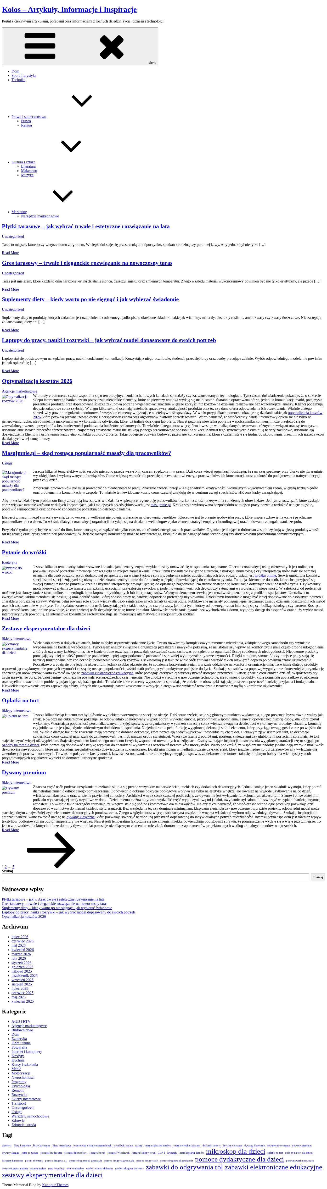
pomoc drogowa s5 (147, 1160)
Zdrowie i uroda (23, 1125)
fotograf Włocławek (118, 1152)
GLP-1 (161, 1152)
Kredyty (17, 1056)
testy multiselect (75, 1168)
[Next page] (51, 867)
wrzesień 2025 (22, 980)
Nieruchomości (22, 1077)
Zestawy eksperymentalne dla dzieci (46, 628)
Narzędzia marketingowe (40, 216)
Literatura (28, 166)
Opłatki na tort (20, 700)
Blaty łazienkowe (61, 1145)
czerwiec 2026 (22, 941)
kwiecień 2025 (22, 1001)
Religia (26, 125)
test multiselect (38, 1168)
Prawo (26, 121)
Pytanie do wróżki (24, 552)
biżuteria (6, 1145)
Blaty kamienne (22, 1145)
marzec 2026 (21, 954)
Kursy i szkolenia (24, 1064)
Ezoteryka (9, 562)
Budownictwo (22, 1030)
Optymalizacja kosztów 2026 (37, 381)
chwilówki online (123, 1145)
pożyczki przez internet (15, 1168)
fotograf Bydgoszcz (51, 1152)
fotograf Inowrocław (75, 1152)
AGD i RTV (21, 1021)
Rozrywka (19, 1095)
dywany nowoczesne (278, 1145)
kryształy (172, 1152)
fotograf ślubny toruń (144, 1152)
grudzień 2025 (22, 967)
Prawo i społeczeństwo (28, 117)
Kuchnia (17, 1060)
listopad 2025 (21, 971)
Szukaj (7, 871)
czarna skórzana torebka (158, 1145)
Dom (15, 71)
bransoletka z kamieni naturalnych (92, 1145)
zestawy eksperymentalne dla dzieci (52, 1175)
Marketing (19, 212)
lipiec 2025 (19, 988)
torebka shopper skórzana (129, 1168)
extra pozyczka (30, 1152)
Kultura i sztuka (23, 162)
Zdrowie (17, 1120)
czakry (138, 1145)
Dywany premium (24, 772)
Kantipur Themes (55, 1185)
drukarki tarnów (211, 1145)
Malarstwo (29, 171)
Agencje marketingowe (19, 391)
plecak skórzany (34, 1160)
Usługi (7, 463)
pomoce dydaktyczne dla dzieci (239, 1159)
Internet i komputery (26, 1052)
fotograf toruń (97, 1152)
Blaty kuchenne (41, 1145)
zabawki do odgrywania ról (184, 1167)
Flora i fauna (21, 1043)
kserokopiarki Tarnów (192, 1152)
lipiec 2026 (19, 937)
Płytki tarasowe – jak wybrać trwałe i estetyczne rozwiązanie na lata (86, 226)
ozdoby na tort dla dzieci (20, 745)
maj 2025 (18, 997)
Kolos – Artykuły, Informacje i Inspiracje (69, 9)
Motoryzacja (20, 1073)
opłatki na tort (275, 1152)
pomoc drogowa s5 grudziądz (176, 1160)
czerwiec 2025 (22, 993)
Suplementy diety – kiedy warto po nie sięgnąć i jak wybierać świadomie (90, 299)
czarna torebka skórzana (187, 1145)
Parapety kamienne (12, 1160)
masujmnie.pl (161, 505)
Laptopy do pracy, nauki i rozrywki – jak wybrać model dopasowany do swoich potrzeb (109, 340)
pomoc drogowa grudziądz (119, 1160)
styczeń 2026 (21, 963)
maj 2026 (18, 945)
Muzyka (27, 175)
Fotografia (19, 1047)
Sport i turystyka (23, 75)
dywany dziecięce (232, 1145)
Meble (16, 1069)
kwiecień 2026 (22, 950)
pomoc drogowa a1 (56, 1160)
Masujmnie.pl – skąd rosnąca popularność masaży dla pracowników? (86, 453)
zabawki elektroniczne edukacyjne (107, 673)
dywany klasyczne (81, 817)
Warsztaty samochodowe (30, 1116)
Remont (17, 1090)
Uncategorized (13, 236)
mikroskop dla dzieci (235, 1151)
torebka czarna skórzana (99, 1168)
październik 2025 (24, 975)
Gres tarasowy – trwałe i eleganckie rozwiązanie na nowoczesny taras (87, 263)
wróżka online (265, 575)
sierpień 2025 (21, 984)
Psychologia (20, 1086)
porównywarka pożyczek (300, 1160)
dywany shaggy (10, 1152)
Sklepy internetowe (16, 638)
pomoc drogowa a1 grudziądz (85, 1160)
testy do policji (56, 1168)
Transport (18, 1103)
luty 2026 (18, 958)
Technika (18, 80)
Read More (10, 253)
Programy (18, 1082)
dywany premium (302, 1145)
